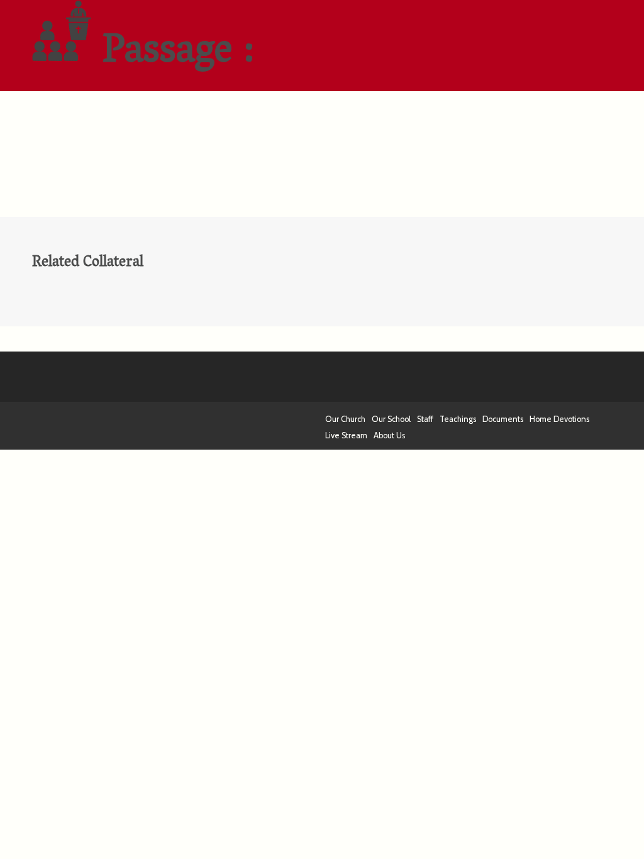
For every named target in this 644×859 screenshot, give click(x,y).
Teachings (458, 419)
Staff (425, 419)
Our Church (345, 419)
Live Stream (346, 435)
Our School (391, 419)
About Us (389, 435)
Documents (502, 419)
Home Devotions (559, 419)
